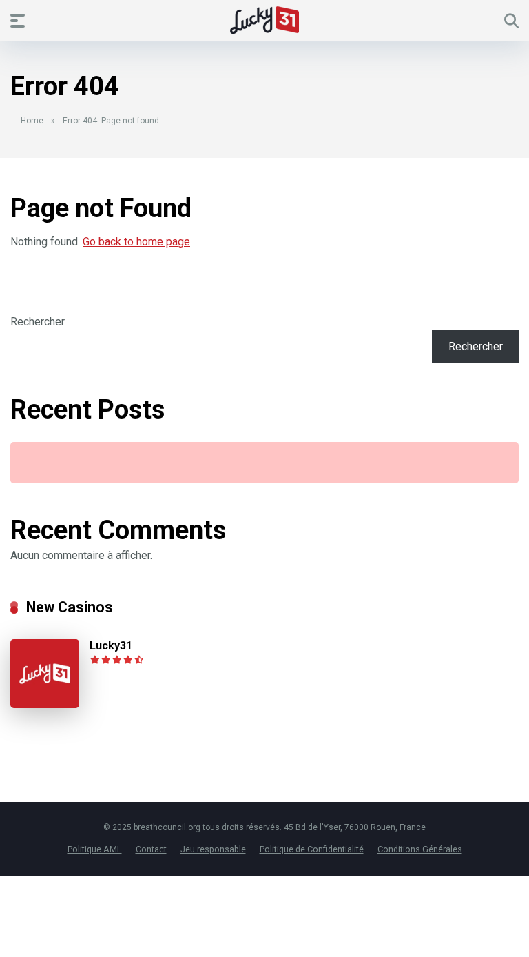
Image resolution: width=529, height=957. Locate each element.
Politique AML (95, 849)
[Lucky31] (44, 704)
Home (32, 120)
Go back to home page (136, 241)
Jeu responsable (213, 849)
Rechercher (37, 321)
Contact (151, 849)
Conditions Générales (419, 849)
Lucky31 (111, 645)
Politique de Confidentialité (312, 849)
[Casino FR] (264, 20)
